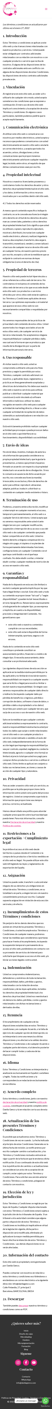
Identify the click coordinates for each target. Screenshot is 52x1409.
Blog (26, 1349)
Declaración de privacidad (22, 822)
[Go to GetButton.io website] (45, 1406)
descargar (23, 1305)
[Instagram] (18, 1362)
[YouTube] (34, 1362)
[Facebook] (26, 1362)
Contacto (26, 1376)
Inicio (26, 1330)
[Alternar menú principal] (46, 9)
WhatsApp (26, 1379)
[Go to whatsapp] (45, 1400)
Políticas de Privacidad (11, 1398)
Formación (26, 1346)
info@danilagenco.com (26, 1383)
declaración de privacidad (15, 1102)
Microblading (26, 1337)
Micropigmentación (26, 1343)
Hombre (26, 1340)
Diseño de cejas (26, 1334)
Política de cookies (12, 825)
